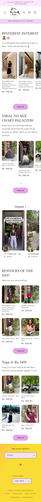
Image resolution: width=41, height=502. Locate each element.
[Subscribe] (33, 455)
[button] (5, 12)
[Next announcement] (36, 3)
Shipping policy (27, 497)
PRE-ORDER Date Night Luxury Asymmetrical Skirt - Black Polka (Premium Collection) (9, 85)
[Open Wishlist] (29, 12)
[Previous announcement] (4, 3)
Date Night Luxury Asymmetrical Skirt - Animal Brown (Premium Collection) (26, 84)
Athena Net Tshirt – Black (28, 397)
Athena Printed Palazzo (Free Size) (25, 171)
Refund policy (15, 497)
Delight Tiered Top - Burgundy (28, 306)
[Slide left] (15, 100)
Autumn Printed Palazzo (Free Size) (8, 164)
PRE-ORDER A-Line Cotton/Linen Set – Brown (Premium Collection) (8, 308)
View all (20, 107)
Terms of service (30, 493)
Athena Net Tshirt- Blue (10, 339)
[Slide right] (25, 100)
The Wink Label (19, 490)
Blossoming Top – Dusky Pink (30, 339)
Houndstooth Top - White (8, 426)
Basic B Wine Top (27, 425)
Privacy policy (17, 493)
